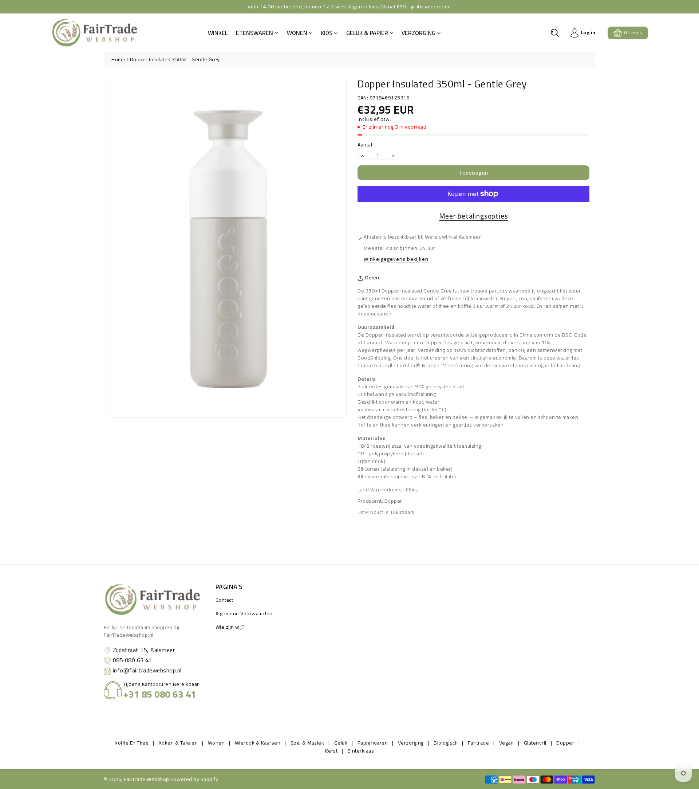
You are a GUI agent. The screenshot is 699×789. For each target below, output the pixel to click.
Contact (224, 600)
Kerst (331, 750)
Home (118, 59)
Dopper (565, 742)
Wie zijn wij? (230, 627)
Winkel (218, 32)
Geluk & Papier (368, 32)
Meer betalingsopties (473, 216)
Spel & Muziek (307, 742)
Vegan (506, 742)
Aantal (365, 145)
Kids (327, 32)
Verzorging (419, 32)
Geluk (341, 742)
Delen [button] (372, 278)
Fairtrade (478, 742)
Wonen (298, 32)
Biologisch (446, 742)
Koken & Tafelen (178, 742)
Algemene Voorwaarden (244, 613)
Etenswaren (255, 32)
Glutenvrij (535, 742)
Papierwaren (373, 742)
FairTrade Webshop (146, 779)
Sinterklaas (361, 750)
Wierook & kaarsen (258, 742)
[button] (555, 33)
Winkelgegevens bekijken (396, 259)
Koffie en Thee (132, 742)
